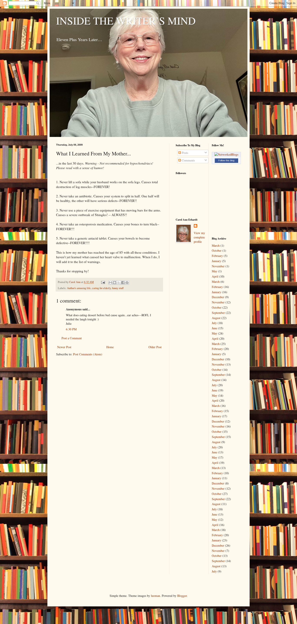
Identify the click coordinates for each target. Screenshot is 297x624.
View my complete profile (199, 237)
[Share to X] (119, 282)
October (217, 250)
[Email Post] (103, 282)
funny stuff (118, 288)
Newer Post (64, 347)
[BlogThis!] (114, 282)
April (215, 276)
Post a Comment (72, 338)
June (214, 328)
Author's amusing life (79, 288)
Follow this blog (226, 160)
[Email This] (110, 282)
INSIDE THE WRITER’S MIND (126, 20)
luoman (155, 596)
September (218, 313)
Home (110, 347)
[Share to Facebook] (123, 282)
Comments (188, 160)
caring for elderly (101, 288)
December (218, 297)
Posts (184, 153)
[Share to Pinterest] (127, 282)
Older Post (155, 347)
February (217, 256)
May (214, 271)
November (218, 266)
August (216, 318)
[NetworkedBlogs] (226, 154)
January (216, 261)
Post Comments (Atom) (87, 354)
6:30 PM (71, 329)
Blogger (182, 596)
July (214, 323)
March (216, 245)
